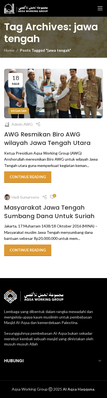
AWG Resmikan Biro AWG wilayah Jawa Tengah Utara (47, 138)
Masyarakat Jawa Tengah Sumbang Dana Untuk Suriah (49, 211)
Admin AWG (22, 124)
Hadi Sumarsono (25, 197)
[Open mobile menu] (100, 8)
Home (9, 50)
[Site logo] (26, 8)
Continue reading (28, 177)
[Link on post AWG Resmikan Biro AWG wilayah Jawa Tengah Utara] (53, 93)
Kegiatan (18, 110)
